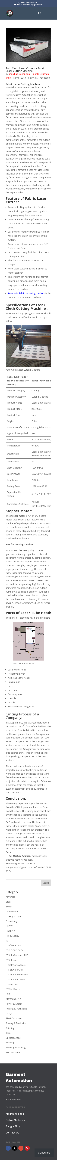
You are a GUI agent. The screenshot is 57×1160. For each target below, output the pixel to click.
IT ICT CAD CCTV (14, 950)
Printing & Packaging (16, 1008)
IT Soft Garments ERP (17, 955)
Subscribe (44, 1152)
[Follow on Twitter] (14, 1148)
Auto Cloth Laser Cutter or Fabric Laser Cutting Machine (25, 70)
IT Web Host (12, 984)
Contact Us (12, 1132)
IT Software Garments (17, 974)
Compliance (12, 911)
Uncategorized (13, 1037)
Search (46, 882)
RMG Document (14, 1018)
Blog (8, 901)
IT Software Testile (15, 979)
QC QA (9, 1013)
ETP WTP (10, 925)
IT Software (12, 960)
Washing (10, 1042)
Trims (9, 1032)
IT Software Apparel (16, 964)
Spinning (10, 1028)
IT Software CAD (14, 969)
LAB (8, 993)
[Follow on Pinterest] (27, 1148)
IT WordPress (13, 989)
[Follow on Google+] (20, 1148)
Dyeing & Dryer (14, 916)
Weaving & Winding (15, 1047)
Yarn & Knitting (13, 1052)
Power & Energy (14, 1003)
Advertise (10, 896)
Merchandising (13, 998)
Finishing (10, 930)
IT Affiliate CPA (13, 945)
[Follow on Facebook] (8, 1148)
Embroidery (11, 921)
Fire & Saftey (12, 935)
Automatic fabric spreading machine (26, 293)
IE (7, 940)
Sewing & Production (39, 77)
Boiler (9, 906)
